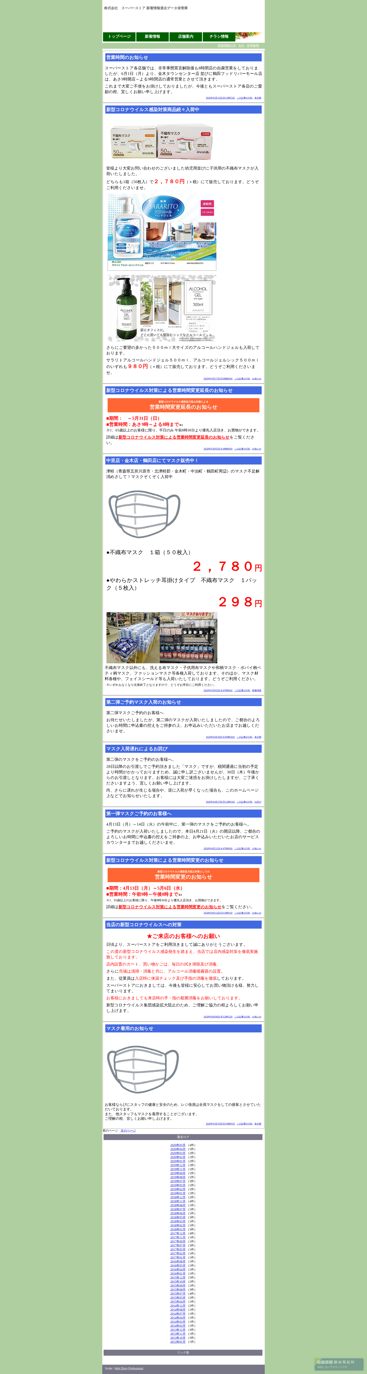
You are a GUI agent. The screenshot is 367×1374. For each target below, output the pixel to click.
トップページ (119, 36)
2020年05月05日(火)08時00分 (218, 448)
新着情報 (152, 36)
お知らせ (256, 378)
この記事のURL (245, 98)
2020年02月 (178, 1157)
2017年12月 (178, 1233)
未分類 (257, 98)
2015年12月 (178, 1277)
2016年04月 (178, 1269)
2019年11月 (178, 1169)
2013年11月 (178, 1333)
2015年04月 (178, 1301)
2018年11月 (178, 1201)
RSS (241, 45)
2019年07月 (178, 1181)
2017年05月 (178, 1249)
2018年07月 (178, 1209)
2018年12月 (178, 1197)
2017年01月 (178, 1257)
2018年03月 (178, 1221)
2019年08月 (178, 1177)
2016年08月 (178, 1261)
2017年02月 (178, 1253)
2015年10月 (178, 1281)
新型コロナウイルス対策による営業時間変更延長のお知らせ (174, 437)
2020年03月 (178, 1153)
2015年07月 (178, 1293)
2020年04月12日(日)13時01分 (218, 913)
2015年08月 (178, 1289)
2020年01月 (178, 1161)
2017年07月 (178, 1245)
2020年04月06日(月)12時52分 (218, 1016)
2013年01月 (178, 1341)
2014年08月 (178, 1309)
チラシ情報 (219, 36)
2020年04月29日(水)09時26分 (220, 737)
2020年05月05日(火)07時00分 (218, 690)
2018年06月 (178, 1213)
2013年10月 (178, 1337)
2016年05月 (178, 1265)
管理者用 (253, 45)
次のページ (128, 1130)
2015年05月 (178, 1297)
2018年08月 (178, 1205)
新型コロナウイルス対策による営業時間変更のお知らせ (170, 907)
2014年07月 (178, 1313)
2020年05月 (178, 1145)
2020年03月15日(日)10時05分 (220, 1123)
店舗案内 (185, 36)
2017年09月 (178, 1241)
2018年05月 (178, 1217)
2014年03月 (178, 1321)
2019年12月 (178, 1165)
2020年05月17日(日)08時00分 (218, 378)
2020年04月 (178, 1149)
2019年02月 (178, 1189)
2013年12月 (178, 1329)
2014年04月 (178, 1317)
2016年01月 (178, 1273)
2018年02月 (178, 1225)
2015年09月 (178, 1285)
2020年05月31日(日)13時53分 (220, 98)
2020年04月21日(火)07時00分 (218, 848)
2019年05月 (178, 1185)
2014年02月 (178, 1325)
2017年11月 (178, 1237)
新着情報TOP (227, 45)
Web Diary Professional (128, 1368)
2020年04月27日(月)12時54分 (220, 802)
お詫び (257, 802)
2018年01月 (178, 1229)
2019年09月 (178, 1173)
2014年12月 (178, 1305)
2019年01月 (178, 1193)
